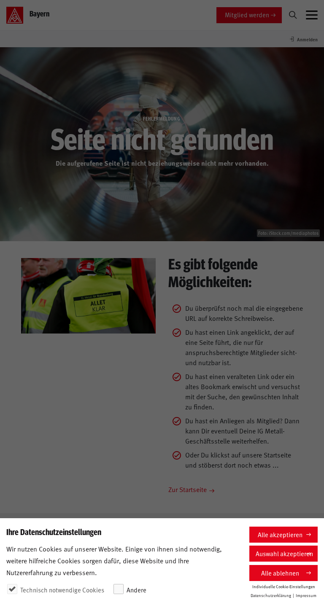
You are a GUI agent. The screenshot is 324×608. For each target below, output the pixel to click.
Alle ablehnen (280, 572)
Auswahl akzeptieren (284, 553)
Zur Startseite (187, 489)
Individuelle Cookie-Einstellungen (283, 586)
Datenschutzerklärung (271, 595)
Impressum (306, 595)
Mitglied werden (247, 14)
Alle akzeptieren (280, 534)
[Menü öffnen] (312, 15)
